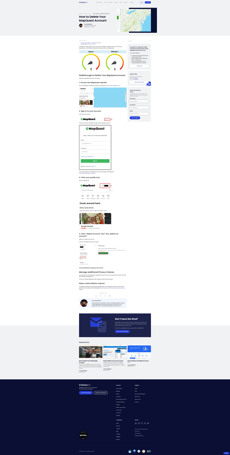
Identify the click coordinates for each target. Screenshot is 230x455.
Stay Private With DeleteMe (122, 331)
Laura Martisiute (96, 300)
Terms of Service (138, 433)
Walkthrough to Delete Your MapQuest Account (91, 42)
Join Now (148, 2)
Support (132, 2)
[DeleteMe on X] (145, 423)
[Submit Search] (149, 41)
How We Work (99, 2)
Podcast (118, 415)
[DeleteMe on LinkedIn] (136, 423)
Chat (226, 453)
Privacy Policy (137, 431)
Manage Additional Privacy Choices (88, 44)
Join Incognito (135, 118)
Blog (121, 2)
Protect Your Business (101, 392)
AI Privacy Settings (120, 402)
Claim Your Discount (139, 82)
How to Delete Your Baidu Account (138, 361)
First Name (132, 98)
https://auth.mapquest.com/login (87, 173)
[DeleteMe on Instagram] (139, 423)
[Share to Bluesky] (110, 296)
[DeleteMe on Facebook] (142, 423)
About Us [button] (125, 2)
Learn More (139, 66)
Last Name (132, 105)
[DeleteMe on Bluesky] (148, 423)
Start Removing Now (86, 392)
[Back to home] (83, 2)
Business (116, 2)
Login (141, 2)
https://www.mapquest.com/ (113, 85)
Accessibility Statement (139, 435)
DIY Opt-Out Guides (108, 2)
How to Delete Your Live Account (113, 361)
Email (131, 111)
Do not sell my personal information (141, 429)
